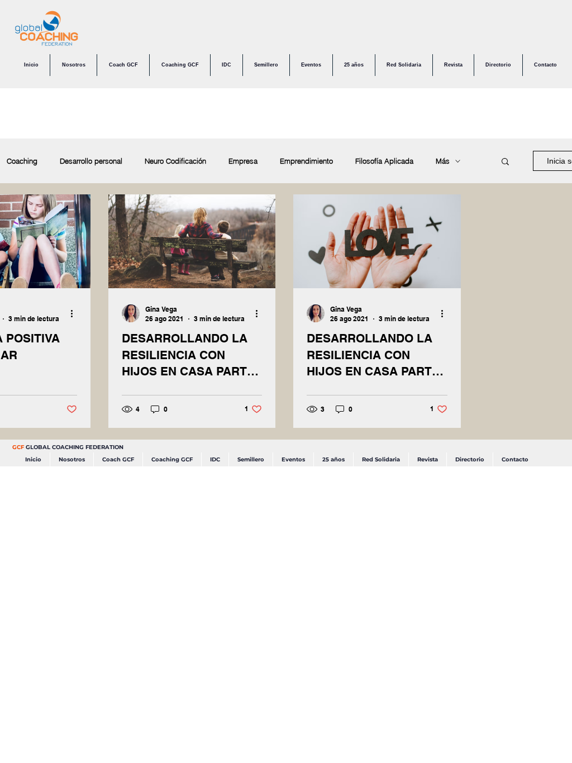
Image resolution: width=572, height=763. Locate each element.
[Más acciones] (75, 313)
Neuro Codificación (175, 160)
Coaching (22, 160)
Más (443, 160)
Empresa (243, 160)
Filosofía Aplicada (384, 160)
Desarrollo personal (91, 160)
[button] (505, 162)
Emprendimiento (306, 160)
